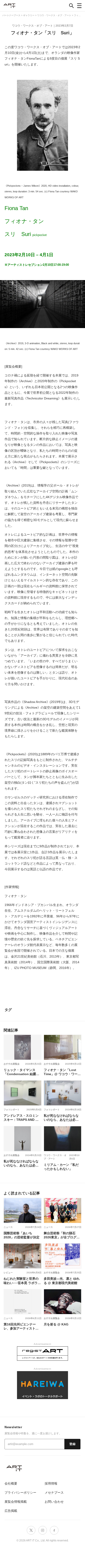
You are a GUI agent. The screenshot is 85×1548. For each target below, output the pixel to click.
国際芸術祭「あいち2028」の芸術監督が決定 (21, 1235)
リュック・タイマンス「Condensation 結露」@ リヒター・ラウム (21, 1072)
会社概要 (11, 1483)
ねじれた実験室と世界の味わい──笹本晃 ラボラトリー (22, 1281)
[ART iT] (42, 1468)
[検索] (71, 5)
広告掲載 (11, 1511)
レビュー (8, 1272)
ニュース (8, 1227)
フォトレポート (11, 1109)
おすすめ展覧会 (11, 1064)
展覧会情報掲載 (16, 1501)
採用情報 (51, 1483)
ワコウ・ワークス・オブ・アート (32, 25)
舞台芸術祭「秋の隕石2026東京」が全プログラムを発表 (62, 1235)
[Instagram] (42, 1530)
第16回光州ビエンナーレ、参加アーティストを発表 (21, 1326)
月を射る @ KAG (56, 1324)
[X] (31, 1530)
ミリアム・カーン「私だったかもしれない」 (61, 1167)
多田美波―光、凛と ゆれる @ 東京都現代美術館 (62, 1281)
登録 (72, 1444)
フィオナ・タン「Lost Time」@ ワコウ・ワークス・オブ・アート (62, 1072)
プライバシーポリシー (20, 1492)
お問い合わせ (54, 1501)
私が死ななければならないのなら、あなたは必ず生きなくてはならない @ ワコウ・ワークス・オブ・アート (62, 1117)
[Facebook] (54, 1530)
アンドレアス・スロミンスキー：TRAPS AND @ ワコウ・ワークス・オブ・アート (21, 1117)
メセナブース (54, 1492)
